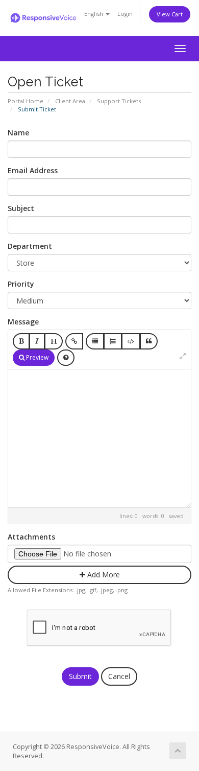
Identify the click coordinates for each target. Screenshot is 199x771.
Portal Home (25, 101)
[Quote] (149, 341)
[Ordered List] (113, 341)
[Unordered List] (95, 341)
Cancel (119, 676)
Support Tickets (119, 101)
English (94, 13)
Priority (21, 284)
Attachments (31, 537)
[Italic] (37, 341)
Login (125, 13)
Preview (36, 357)
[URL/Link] (74, 341)
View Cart (170, 14)
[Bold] (21, 341)
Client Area (70, 101)
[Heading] (53, 341)
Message (23, 321)
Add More (102, 574)
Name (18, 132)
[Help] (65, 357)
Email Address (33, 170)
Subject (21, 208)
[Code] (130, 341)
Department (30, 246)
